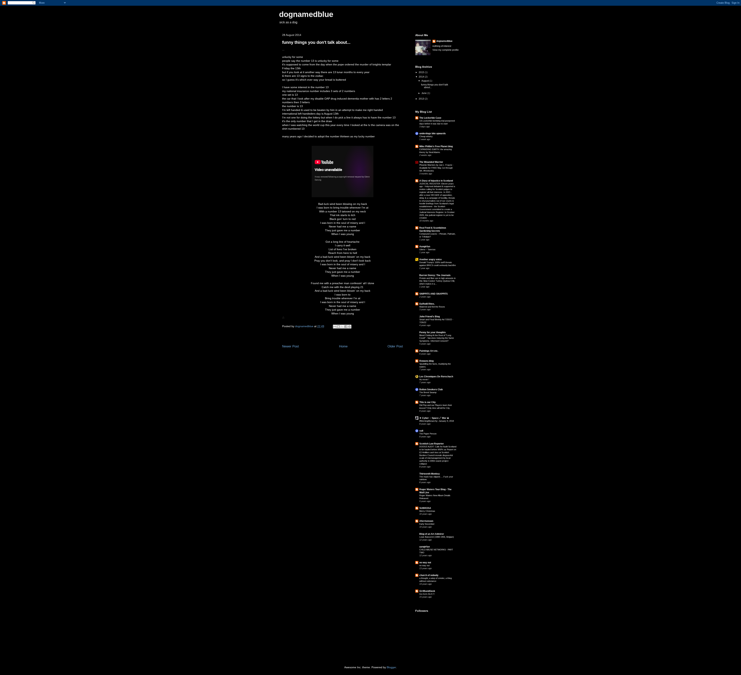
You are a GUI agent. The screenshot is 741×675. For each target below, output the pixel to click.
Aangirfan (424, 246)
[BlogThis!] (338, 327)
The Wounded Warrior (431, 162)
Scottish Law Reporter (431, 443)
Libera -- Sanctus (427, 249)
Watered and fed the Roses (432, 307)
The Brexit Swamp (427, 392)
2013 (422, 98)
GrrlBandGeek (427, 591)
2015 (422, 72)
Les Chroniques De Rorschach (436, 376)
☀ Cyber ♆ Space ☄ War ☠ (434, 418)
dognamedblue (306, 14)
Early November (427, 524)
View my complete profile (445, 50)
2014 (422, 76)
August (425, 80)
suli (421, 430)
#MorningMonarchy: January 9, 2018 (436, 421)
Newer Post (290, 346)
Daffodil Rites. (427, 303)
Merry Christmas (427, 511)
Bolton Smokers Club (431, 389)
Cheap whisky (426, 136)
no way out (425, 562)
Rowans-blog (426, 361)
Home (343, 346)
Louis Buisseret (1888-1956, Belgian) (436, 537)
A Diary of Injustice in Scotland (436, 180)
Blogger (391, 667)
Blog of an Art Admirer (431, 534)
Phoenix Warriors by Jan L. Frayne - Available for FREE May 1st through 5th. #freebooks (436, 168)
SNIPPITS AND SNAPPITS (433, 293)
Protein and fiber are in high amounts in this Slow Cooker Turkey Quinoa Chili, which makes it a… (437, 281)
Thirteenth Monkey (429, 473)
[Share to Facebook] (346, 327)
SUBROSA (425, 508)
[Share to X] (342, 327)
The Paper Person (427, 434)
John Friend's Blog (429, 316)
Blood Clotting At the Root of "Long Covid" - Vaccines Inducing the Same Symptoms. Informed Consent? (436, 338)
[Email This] (335, 327)
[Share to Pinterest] (349, 327)
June (424, 93)
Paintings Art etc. (428, 351)
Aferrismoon (426, 521)
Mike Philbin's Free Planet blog (436, 146)
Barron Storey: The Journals (435, 275)
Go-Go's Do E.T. (427, 594)
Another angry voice (430, 259)
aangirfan (424, 546)
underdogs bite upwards (432, 133)
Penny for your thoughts (432, 332)
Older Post (395, 346)
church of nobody (428, 575)
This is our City (427, 402)
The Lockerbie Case (430, 118)
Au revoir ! (424, 379)
